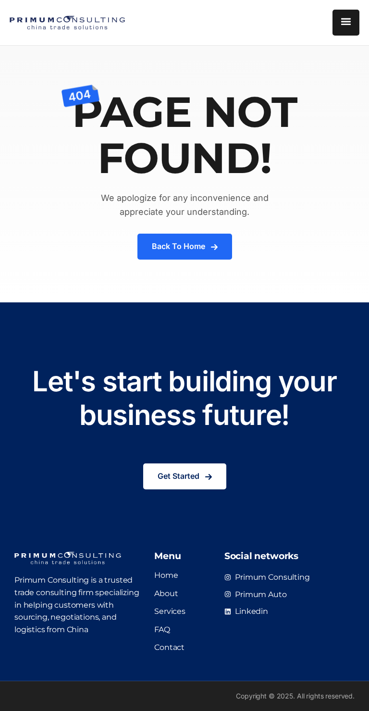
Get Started (178, 476)
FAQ (162, 629)
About (166, 593)
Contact (169, 647)
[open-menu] (345, 23)
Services (169, 611)
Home (166, 575)
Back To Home (178, 246)
